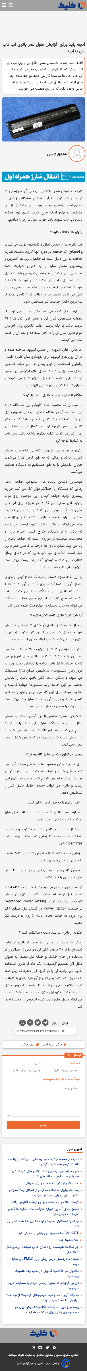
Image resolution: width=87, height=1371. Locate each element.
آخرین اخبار (74, 1149)
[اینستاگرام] (33, 1348)
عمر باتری (28, 1044)
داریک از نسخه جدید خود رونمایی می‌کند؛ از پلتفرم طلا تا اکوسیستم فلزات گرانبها (43, 1162)
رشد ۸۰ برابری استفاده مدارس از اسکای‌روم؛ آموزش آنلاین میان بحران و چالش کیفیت (44, 1193)
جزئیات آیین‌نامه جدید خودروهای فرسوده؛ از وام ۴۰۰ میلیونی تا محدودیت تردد (42, 1298)
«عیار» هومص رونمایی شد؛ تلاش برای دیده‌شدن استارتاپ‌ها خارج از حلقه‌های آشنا (45, 1174)
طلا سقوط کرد (69, 1240)
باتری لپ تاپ (53, 1044)
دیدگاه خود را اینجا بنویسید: (61, 1079)
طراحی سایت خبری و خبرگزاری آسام (38, 1363)
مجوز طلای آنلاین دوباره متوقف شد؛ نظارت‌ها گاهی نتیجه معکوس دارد (43, 1212)
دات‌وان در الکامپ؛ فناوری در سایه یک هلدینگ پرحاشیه (46, 1274)
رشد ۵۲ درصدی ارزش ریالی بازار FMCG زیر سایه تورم (45, 1261)
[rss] (54, 1348)
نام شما (75, 1063)
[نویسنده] (76, 154)
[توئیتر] (37, 1023)
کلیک (21, 1355)
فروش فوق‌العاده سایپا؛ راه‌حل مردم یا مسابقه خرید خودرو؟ (43, 1286)
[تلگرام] (45, 1023)
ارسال (43, 1125)
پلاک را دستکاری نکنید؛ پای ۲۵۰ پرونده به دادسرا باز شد (43, 1224)
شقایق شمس (57, 154)
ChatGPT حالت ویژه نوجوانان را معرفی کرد (48, 1233)
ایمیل (38, 1063)
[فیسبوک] (30, 1023)
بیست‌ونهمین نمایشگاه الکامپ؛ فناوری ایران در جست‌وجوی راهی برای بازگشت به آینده (47, 1310)
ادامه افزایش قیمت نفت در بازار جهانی (52, 1183)
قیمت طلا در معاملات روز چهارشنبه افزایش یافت (44, 1202)
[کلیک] (71, 6)
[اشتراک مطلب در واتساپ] (22, 1023)
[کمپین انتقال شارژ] (43, 177)
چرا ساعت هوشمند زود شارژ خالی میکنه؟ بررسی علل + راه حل (42, 1249)
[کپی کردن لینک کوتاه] (43, 1031)
